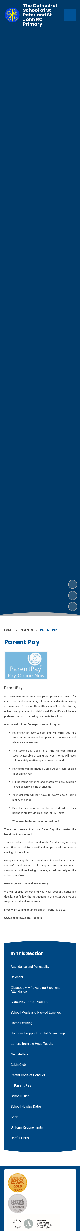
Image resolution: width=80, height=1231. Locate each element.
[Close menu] (70, 15)
